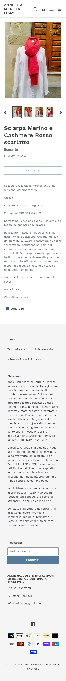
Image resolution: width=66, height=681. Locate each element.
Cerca (11, 339)
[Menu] (60, 9)
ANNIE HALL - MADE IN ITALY (17, 9)
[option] (17, 112)
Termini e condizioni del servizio (30, 349)
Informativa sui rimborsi (24, 359)
